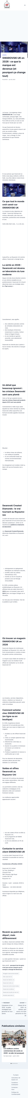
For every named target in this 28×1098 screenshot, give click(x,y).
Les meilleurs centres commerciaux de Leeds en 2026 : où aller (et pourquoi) (14, 1051)
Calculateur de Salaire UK (15, 1079)
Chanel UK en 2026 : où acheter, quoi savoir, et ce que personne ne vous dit (21, 1009)
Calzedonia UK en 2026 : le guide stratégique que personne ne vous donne (7, 1008)
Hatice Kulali (8, 1056)
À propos (16, 1075)
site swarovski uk (7, 976)
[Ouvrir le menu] (24, 5)
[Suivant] (24, 1046)
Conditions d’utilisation (14, 1083)
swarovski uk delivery (8, 989)
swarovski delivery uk (8, 979)
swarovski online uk (8, 983)
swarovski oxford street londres (11, 986)
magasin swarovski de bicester (11, 973)
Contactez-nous (14, 1088)
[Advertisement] (14, 27)
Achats (4, 55)
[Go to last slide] (4, 1046)
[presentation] (14, 1037)
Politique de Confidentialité (15, 1093)
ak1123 (6, 79)
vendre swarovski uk (8, 995)
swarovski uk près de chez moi (10, 992)
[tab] (12, 1063)
